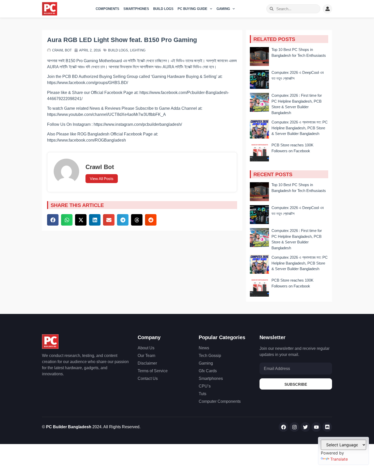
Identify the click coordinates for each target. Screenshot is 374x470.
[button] (53, 220)
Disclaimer (147, 363)
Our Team (146, 355)
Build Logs (163, 9)
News (204, 348)
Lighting (138, 50)
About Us (146, 348)
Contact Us (148, 378)
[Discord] (327, 427)
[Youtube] (316, 427)
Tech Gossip (210, 355)
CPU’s (205, 386)
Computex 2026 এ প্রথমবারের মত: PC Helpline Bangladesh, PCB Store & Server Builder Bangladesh (299, 128)
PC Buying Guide (192, 9)
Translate (339, 459)
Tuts (202, 394)
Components (107, 9)
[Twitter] (305, 427)
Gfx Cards (208, 371)
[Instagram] (294, 427)
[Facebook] (283, 427)
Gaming (223, 9)
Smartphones (136, 9)
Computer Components (220, 401)
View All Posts (101, 178)
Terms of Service (153, 371)
